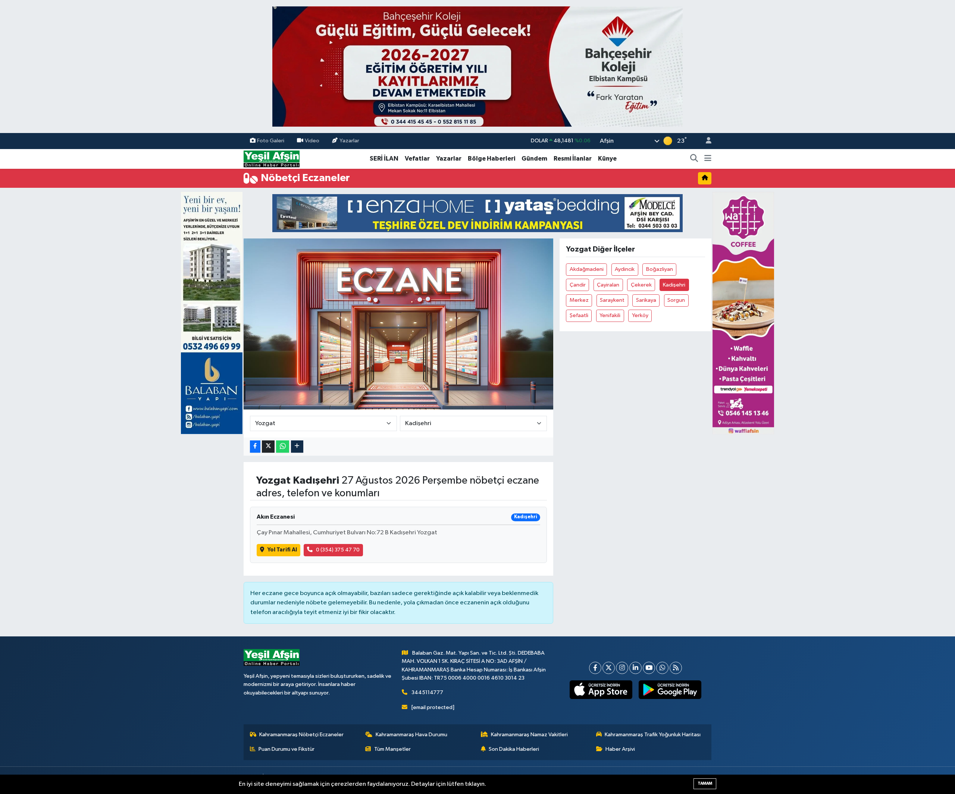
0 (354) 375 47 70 (338, 550)
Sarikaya (646, 300)
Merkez (579, 300)
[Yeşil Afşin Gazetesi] (272, 158)
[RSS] (676, 668)
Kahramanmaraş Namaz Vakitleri (529, 734)
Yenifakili (609, 315)
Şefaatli (579, 315)
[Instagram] (622, 668)
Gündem (534, 158)
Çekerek (641, 285)
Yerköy (640, 315)
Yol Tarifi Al (282, 550)
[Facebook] (595, 668)
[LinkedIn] (635, 668)
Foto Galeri (270, 140)
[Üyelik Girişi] (705, 141)
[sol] (211, 313)
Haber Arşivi (620, 749)
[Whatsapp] (662, 668)
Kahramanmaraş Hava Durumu (411, 734)
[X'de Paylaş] (268, 446)
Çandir (578, 285)
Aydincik (625, 269)
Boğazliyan (659, 269)
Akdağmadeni (587, 269)
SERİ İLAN (384, 158)
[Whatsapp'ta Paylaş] (282, 446)
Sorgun (676, 300)
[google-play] (670, 689)
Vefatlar (417, 158)
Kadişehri (674, 285)
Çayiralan (608, 285)
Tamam (705, 783)
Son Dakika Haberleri (514, 749)
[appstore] (601, 689)
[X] (608, 668)
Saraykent (612, 300)
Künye (607, 158)
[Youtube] (649, 668)
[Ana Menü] (707, 159)
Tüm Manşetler (392, 749)
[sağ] (743, 313)
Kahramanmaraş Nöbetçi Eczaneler (301, 734)
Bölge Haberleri (491, 158)
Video (312, 140)
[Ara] (694, 159)
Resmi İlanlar (573, 158)
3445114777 (427, 692)
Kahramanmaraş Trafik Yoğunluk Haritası (653, 734)
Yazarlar (349, 140)
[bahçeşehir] (477, 66)
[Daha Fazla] (297, 446)
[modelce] (477, 213)
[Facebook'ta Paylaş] (255, 446)
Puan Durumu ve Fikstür (286, 749)
